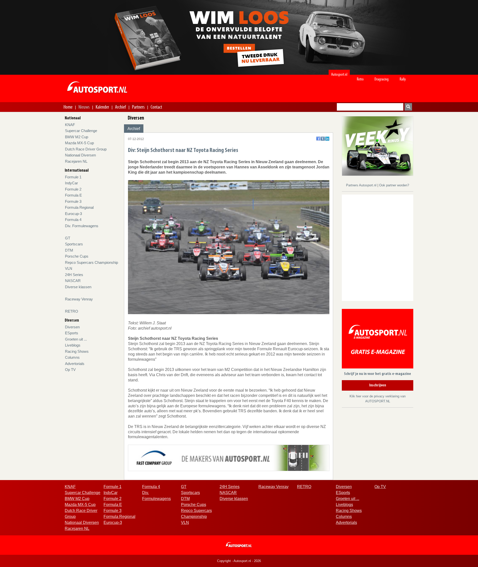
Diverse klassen (78, 287)
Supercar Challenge (81, 131)
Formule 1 (73, 177)
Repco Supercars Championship (91, 262)
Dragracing (381, 79)
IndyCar (71, 183)
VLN (68, 268)
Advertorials (74, 363)
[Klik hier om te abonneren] (377, 340)
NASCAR (73, 281)
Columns (72, 357)
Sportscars (74, 244)
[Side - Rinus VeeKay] (377, 145)
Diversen (72, 327)
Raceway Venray (79, 299)
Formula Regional (79, 207)
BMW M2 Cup (76, 137)
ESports (71, 333)
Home (67, 107)
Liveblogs (72, 345)
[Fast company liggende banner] (228, 457)
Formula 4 (73, 219)
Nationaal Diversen (80, 155)
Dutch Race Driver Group (86, 149)
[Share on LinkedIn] (327, 139)
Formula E (73, 195)
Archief (120, 107)
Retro (360, 79)
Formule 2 (73, 189)
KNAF (70, 125)
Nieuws (84, 107)
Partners (138, 107)
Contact (156, 107)
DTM (69, 250)
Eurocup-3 (73, 214)
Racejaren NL (76, 161)
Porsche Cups (76, 256)
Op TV (70, 369)
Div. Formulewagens (81, 226)
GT (67, 238)
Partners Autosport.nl (361, 185)
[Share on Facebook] (318, 139)
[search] (408, 107)
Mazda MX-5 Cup (79, 143)
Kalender (102, 107)
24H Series (74, 275)
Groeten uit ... (76, 339)
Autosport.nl (339, 74)
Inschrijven (377, 385)
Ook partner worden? (394, 185)
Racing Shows (77, 351)
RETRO (71, 311)
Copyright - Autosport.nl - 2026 (239, 561)
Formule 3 (73, 201)
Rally (403, 79)
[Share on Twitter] (323, 139)
